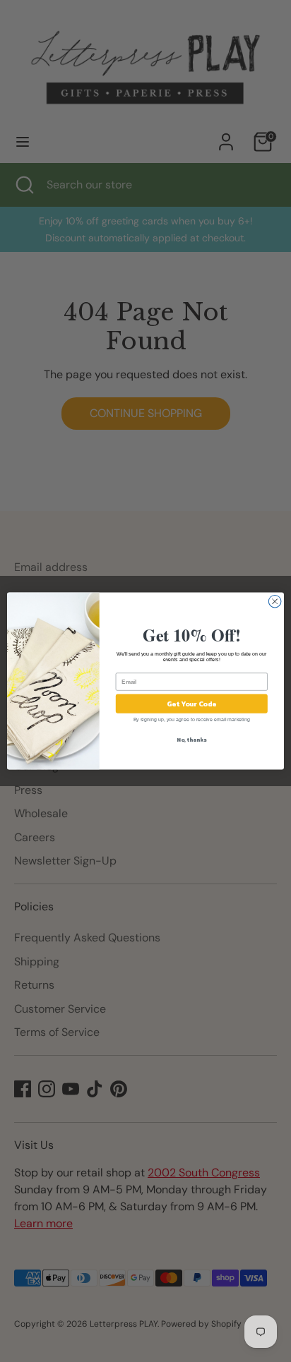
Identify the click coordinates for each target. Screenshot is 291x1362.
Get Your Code (191, 704)
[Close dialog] (274, 601)
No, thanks (191, 739)
